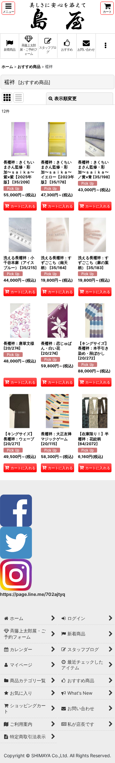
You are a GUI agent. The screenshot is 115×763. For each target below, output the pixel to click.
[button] (8, 8)
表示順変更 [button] (65, 98)
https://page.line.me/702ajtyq (32, 594)
